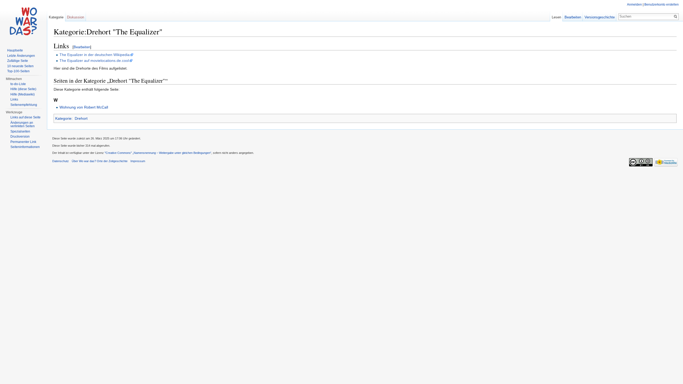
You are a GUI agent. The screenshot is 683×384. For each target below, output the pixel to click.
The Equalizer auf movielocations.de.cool (94, 60)
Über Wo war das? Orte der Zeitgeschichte (100, 161)
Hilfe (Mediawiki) (22, 94)
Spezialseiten (20, 131)
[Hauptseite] (23, 21)
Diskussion (75, 17)
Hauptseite (15, 50)
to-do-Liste (18, 84)
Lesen (556, 17)
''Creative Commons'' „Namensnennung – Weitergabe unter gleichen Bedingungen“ (158, 152)
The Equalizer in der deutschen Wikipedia (94, 55)
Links (14, 99)
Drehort (81, 118)
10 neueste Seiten (20, 66)
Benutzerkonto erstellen (661, 4)
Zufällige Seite (17, 61)
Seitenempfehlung (23, 105)
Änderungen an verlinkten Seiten (22, 124)
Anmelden (634, 4)
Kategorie (63, 118)
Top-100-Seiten (18, 71)
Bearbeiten (82, 47)
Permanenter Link (23, 142)
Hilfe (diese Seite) (23, 89)
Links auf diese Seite (25, 117)
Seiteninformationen (25, 147)
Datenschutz (60, 161)
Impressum (137, 161)
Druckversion (20, 136)
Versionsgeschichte (600, 17)
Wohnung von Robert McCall (83, 107)
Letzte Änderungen (21, 56)
